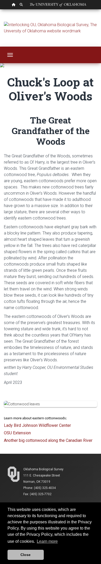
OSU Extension (17, 432)
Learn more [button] (47, 541)
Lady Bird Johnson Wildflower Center (37, 425)
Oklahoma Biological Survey (43, 469)
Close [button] (25, 555)
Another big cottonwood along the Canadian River (48, 440)
